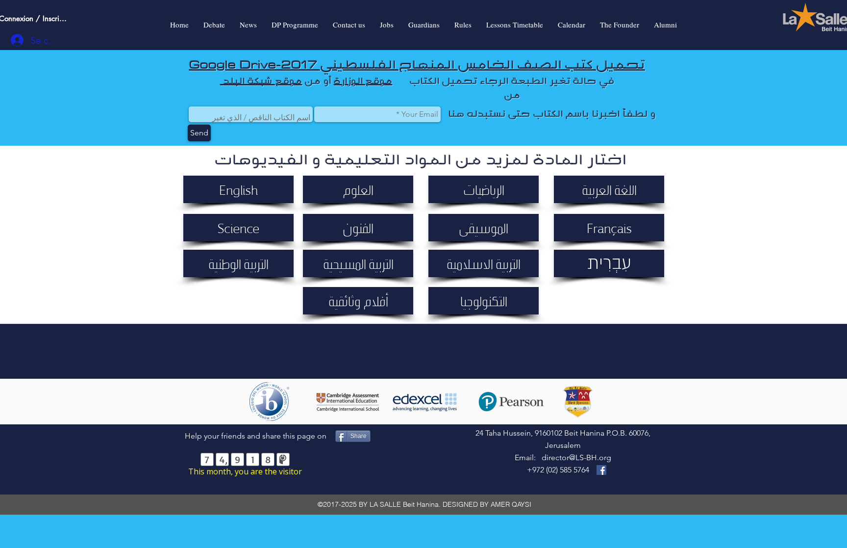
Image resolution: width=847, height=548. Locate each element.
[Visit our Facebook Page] (601, 470)
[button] (238, 189)
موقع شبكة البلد (263, 80)
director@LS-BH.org (576, 457)
